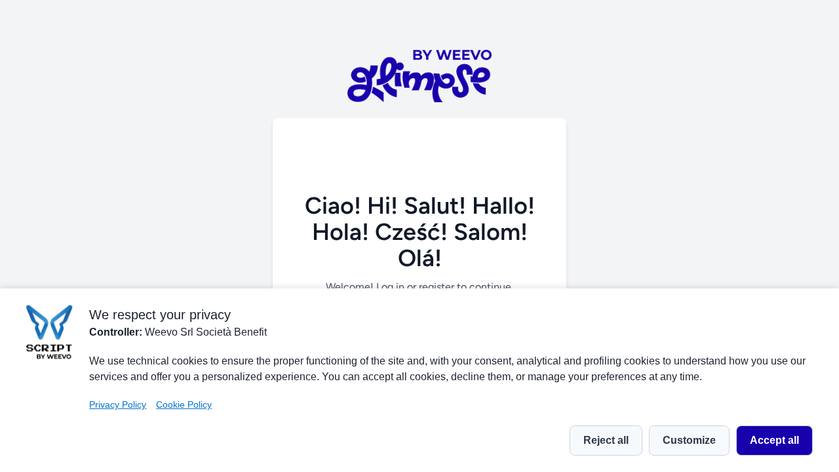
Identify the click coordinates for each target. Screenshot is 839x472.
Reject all (606, 440)
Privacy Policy (117, 404)
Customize (689, 440)
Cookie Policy (184, 404)
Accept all (774, 440)
